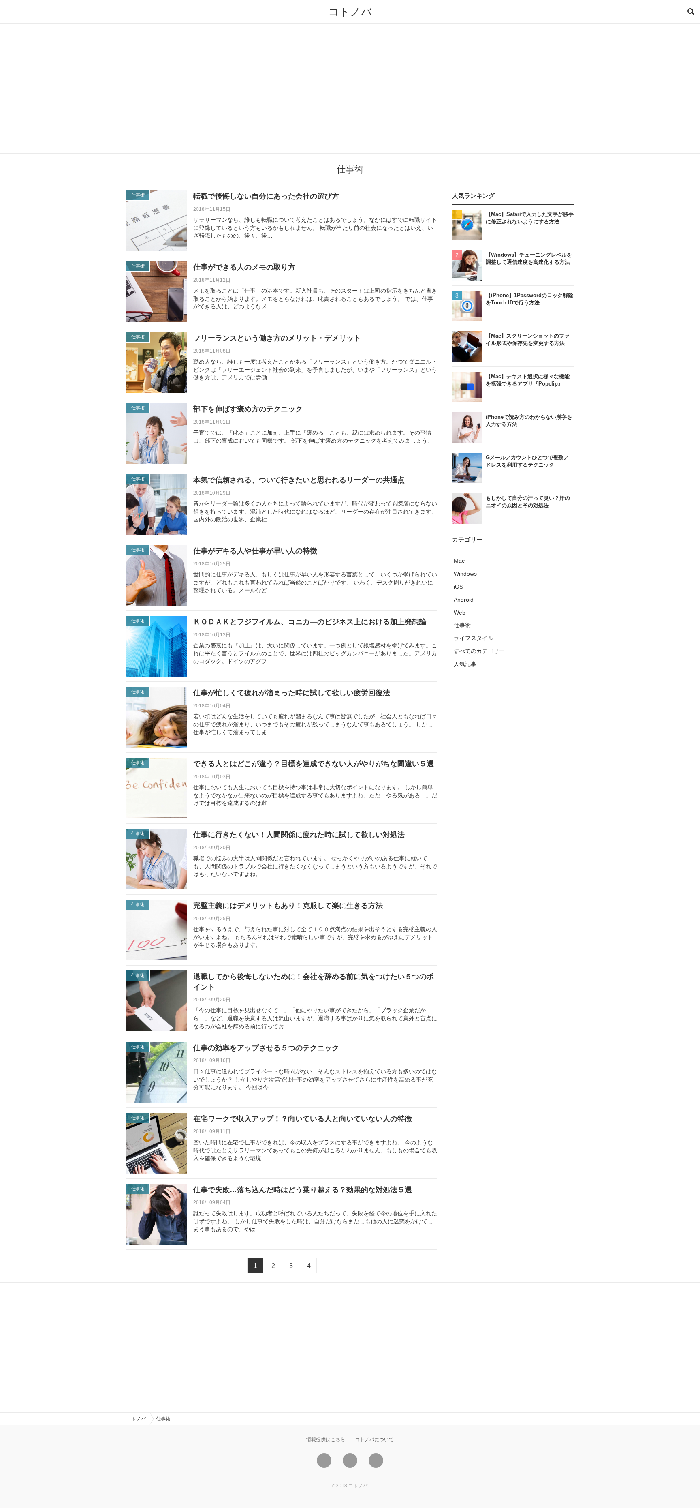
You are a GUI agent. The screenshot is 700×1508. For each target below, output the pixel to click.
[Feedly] (376, 1460)
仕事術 (462, 625)
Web (459, 612)
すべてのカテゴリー (479, 651)
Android (464, 599)
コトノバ (350, 12)
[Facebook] (350, 1460)
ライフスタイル (473, 638)
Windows (465, 573)
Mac (459, 560)
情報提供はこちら (325, 1439)
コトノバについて (374, 1439)
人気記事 (465, 664)
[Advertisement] (350, 88)
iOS (458, 586)
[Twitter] (324, 1460)
